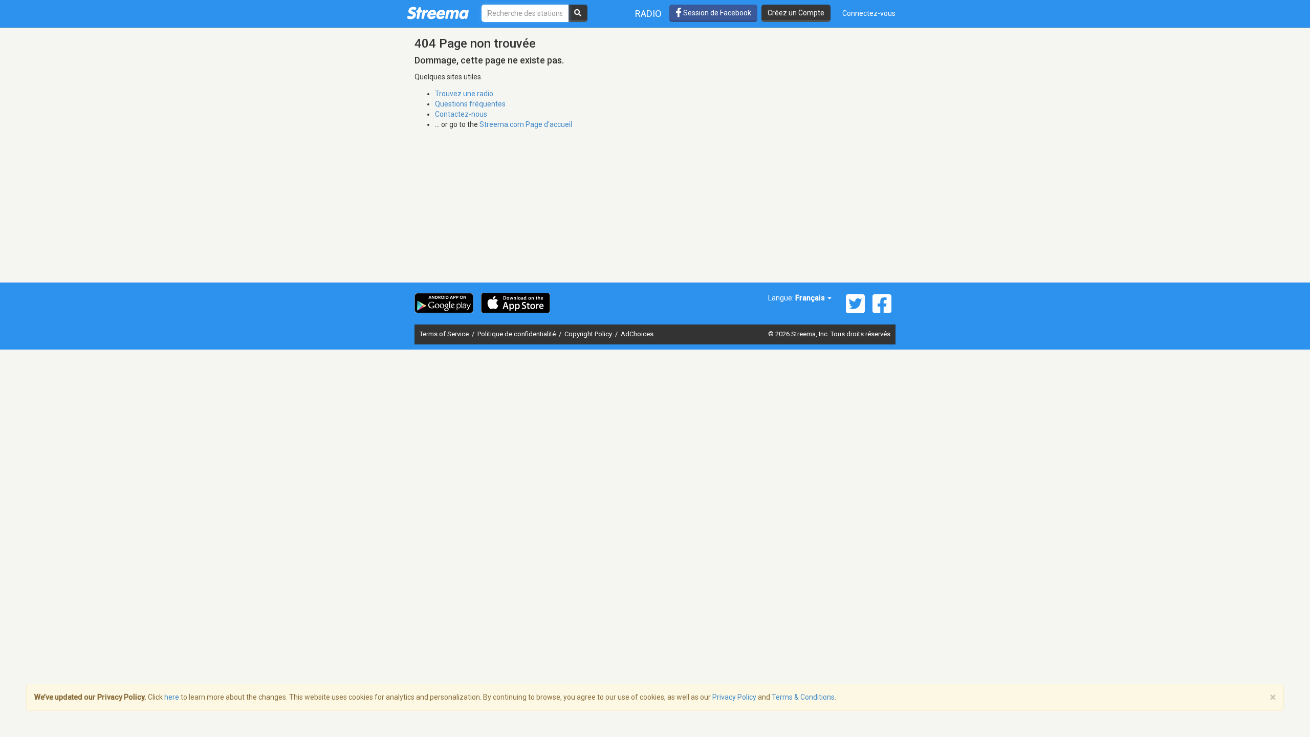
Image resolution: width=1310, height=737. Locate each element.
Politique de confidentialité (517, 334)
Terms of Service (445, 334)
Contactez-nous (461, 114)
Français (810, 298)
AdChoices (637, 334)
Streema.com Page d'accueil (525, 124)
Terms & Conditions (803, 697)
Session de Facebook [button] (716, 13)
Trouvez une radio (464, 94)
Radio (648, 13)
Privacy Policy (734, 697)
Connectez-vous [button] (869, 13)
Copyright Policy (589, 334)
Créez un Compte (796, 13)
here (171, 697)
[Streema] (438, 13)
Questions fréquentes (470, 104)
